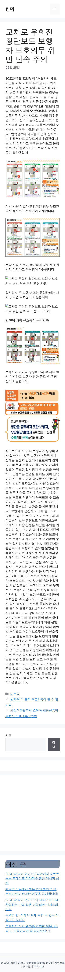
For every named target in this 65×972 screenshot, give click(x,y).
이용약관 (39, 966)
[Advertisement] (32, 813)
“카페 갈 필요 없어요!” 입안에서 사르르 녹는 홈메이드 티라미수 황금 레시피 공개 (32, 878)
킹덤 (9, 9)
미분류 (15, 694)
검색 (8, 735)
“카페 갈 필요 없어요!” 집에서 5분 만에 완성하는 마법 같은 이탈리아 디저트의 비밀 (32, 904)
